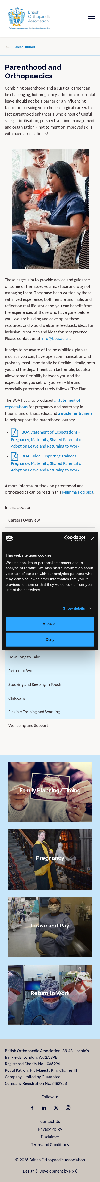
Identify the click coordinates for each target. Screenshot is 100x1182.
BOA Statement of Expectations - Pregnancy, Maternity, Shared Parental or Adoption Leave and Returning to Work (47, 439)
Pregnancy (50, 858)
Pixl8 (73, 1171)
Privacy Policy (50, 1129)
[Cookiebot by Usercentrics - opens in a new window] (64, 538)
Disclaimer (50, 1137)
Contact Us (50, 1122)
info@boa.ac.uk (55, 339)
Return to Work (50, 993)
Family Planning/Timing (50, 790)
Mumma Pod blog (77, 492)
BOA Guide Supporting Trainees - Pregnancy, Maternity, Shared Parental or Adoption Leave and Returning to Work (47, 463)
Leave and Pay (50, 925)
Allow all (50, 624)
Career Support (24, 47)
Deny (50, 639)
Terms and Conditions (50, 1145)
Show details (74, 608)
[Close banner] (92, 538)
